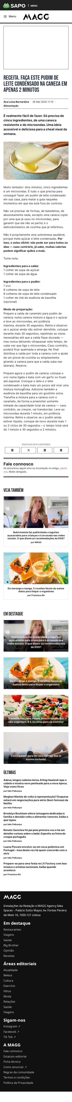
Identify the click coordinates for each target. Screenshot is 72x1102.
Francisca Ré (38, 595)
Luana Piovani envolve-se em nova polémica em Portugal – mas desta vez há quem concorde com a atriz (35, 850)
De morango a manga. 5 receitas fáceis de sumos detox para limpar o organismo (36, 590)
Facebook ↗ (11, 1032)
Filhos (7, 991)
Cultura (8, 981)
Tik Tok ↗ (9, 1037)
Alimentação (11, 105)
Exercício (9, 986)
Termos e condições (16, 1077)
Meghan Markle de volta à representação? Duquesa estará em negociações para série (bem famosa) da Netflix (35, 800)
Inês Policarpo (15, 791)
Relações (9, 1001)
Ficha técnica (11, 1062)
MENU (34, 5)
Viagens (8, 935)
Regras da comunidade (18, 1072)
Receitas (9, 956)
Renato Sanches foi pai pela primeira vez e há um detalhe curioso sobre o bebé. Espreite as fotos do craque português (34, 833)
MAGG (38, 542)
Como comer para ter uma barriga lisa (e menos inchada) (36, 757)
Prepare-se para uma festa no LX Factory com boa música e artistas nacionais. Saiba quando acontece (35, 867)
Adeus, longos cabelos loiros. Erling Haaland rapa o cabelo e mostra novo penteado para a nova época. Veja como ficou (35, 783)
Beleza (7, 975)
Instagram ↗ (11, 1026)
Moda (7, 996)
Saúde (7, 940)
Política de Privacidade (18, 1083)
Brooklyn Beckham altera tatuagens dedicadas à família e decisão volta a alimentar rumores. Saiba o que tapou (35, 817)
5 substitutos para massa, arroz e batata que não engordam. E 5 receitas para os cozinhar (36, 720)
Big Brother (11, 945)
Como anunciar (15, 1067)
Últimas (9, 772)
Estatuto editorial (14, 1056)
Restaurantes (12, 929)
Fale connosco (12, 1051)
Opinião (8, 950)
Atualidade (10, 970)
